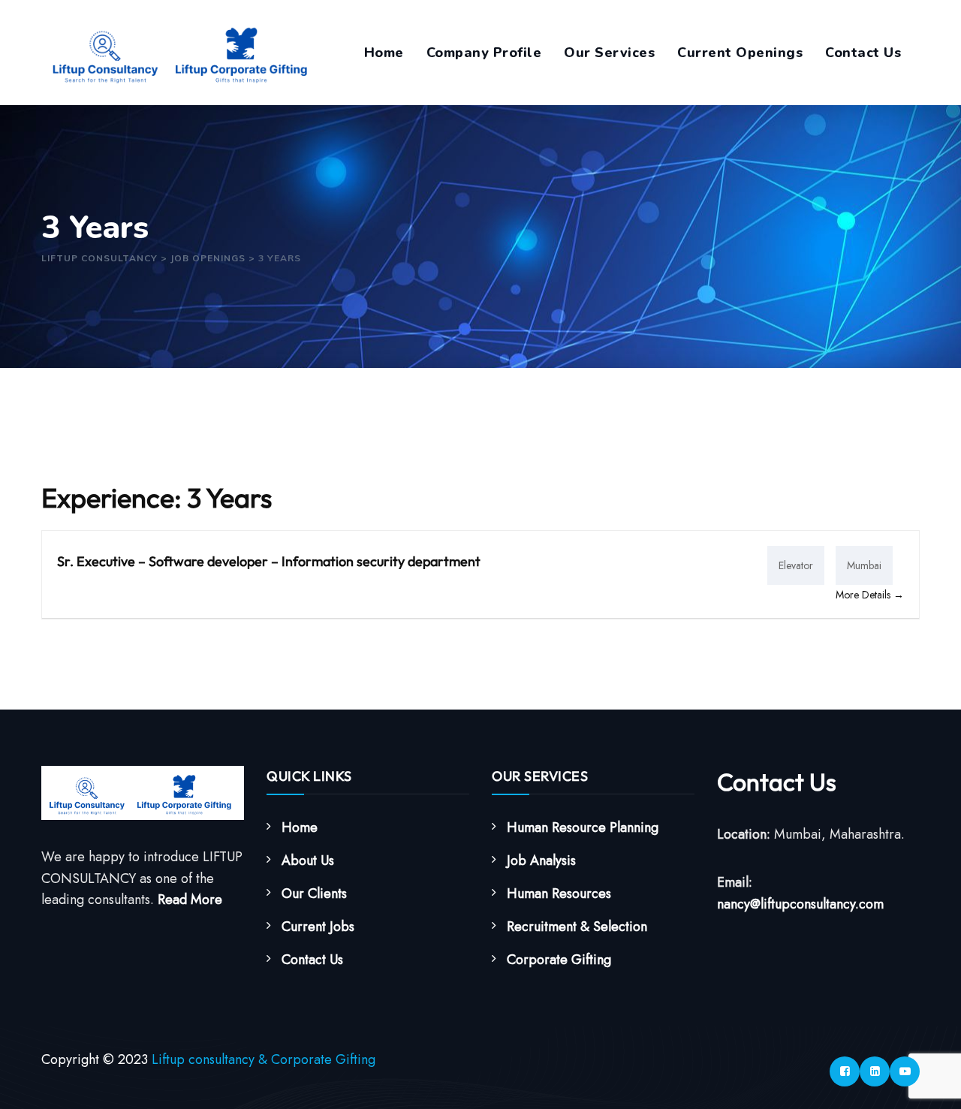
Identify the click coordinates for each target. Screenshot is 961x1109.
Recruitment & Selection (577, 926)
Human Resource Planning (582, 827)
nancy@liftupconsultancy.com (800, 904)
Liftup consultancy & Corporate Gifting (263, 1059)
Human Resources (559, 893)
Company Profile (484, 53)
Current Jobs (318, 926)
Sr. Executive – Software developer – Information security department (268, 561)
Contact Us (863, 53)
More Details (864, 594)
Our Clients (314, 893)
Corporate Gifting (559, 959)
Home (384, 53)
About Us (308, 860)
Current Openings (740, 53)
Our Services (609, 53)
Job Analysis (541, 860)
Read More (190, 899)
